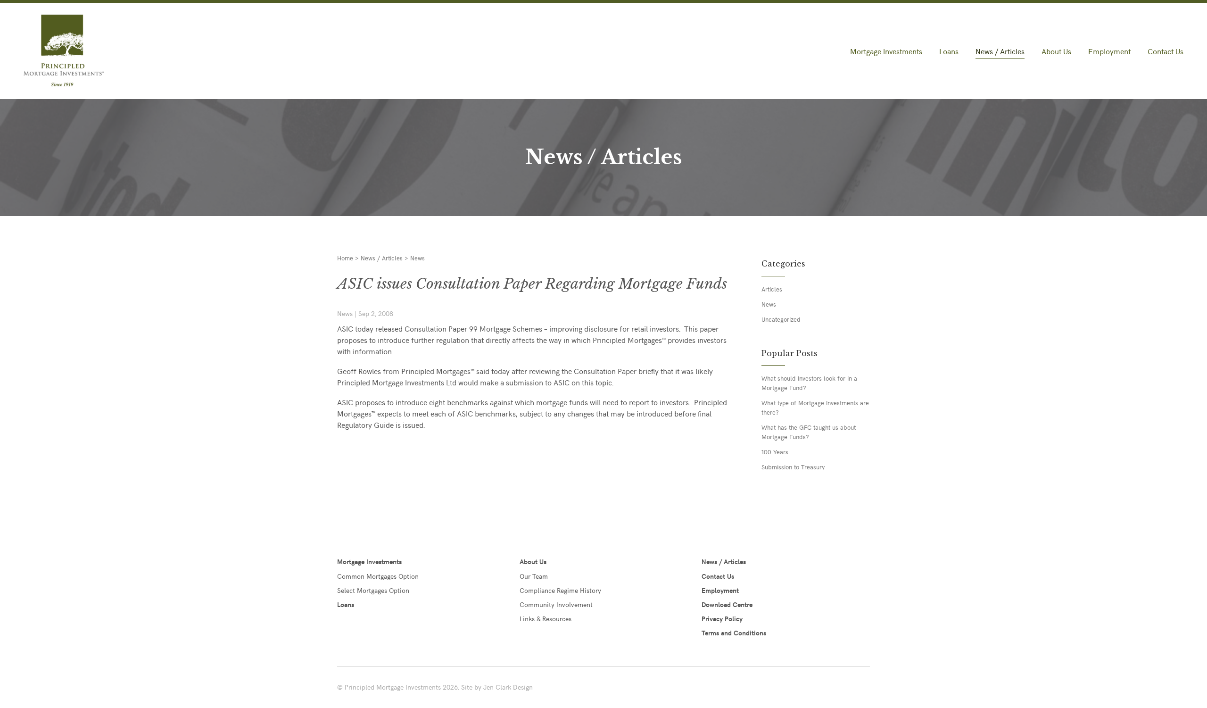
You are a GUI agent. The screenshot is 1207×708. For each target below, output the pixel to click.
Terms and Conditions (734, 632)
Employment (1109, 51)
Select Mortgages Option (373, 590)
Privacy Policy (722, 618)
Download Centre (727, 604)
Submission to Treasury (793, 467)
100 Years (774, 452)
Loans (949, 51)
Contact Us (1165, 51)
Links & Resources (545, 618)
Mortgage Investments (886, 51)
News (417, 258)
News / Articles (1000, 51)
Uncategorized (781, 319)
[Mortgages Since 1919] (114, 51)
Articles (771, 289)
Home (345, 258)
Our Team (534, 576)
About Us (1056, 51)
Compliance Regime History (560, 590)
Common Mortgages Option (378, 576)
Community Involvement (556, 604)
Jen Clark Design (508, 687)
